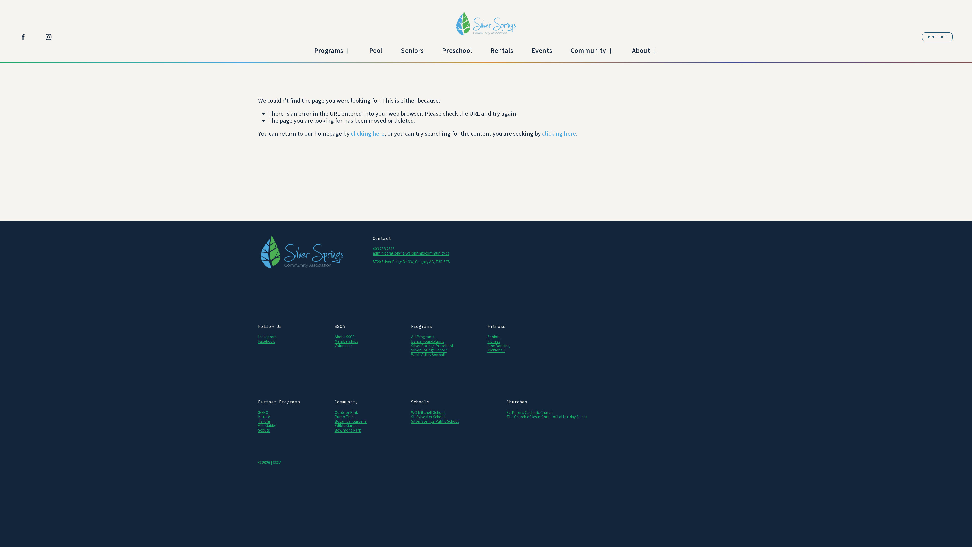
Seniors (412, 51)
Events (542, 51)
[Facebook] (23, 37)
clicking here (367, 133)
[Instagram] (48, 37)
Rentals (502, 51)
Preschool (457, 51)
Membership (937, 37)
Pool (375, 51)
